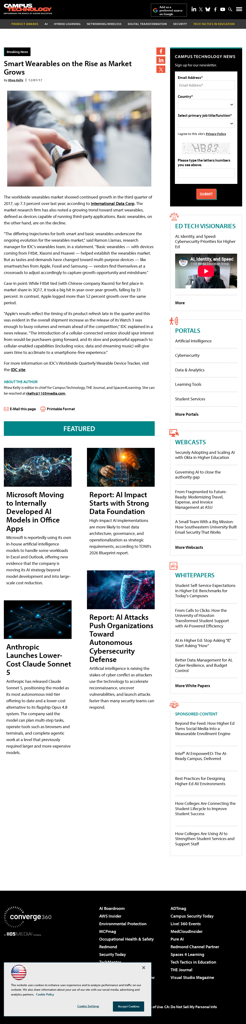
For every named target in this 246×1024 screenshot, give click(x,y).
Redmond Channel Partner (195, 946)
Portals (187, 330)
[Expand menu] (239, 10)
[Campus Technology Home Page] (28, 8)
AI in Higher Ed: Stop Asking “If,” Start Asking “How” (203, 643)
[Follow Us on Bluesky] (207, 9)
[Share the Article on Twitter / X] (161, 69)
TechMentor (110, 962)
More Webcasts (189, 547)
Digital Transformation (147, 24)
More (180, 302)
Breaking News (17, 51)
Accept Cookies (128, 1006)
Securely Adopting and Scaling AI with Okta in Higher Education (205, 455)
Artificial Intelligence (193, 341)
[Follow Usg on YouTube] (222, 9)
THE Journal (181, 969)
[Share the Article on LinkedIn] (161, 60)
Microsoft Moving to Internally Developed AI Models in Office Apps (35, 511)
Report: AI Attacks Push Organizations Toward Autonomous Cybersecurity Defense (121, 638)
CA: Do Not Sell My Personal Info (190, 1006)
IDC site (18, 369)
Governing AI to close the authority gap (198, 474)
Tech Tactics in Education (193, 962)
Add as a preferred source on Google (171, 10)
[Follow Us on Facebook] (215, 9)
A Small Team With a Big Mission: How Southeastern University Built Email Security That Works (206, 527)
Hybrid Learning (67, 24)
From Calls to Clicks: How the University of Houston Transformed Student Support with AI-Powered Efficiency (202, 618)
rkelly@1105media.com (45, 393)
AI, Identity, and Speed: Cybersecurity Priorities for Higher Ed (205, 241)
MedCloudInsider (187, 931)
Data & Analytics (189, 370)
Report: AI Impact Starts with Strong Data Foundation (119, 503)
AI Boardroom (112, 908)
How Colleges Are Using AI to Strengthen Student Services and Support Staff (204, 839)
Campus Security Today (192, 916)
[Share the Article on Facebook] (161, 51)
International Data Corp (113, 203)
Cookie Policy (45, 994)
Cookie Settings (88, 1006)
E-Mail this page (23, 408)
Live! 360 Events (186, 923)
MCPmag (107, 931)
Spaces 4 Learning (187, 954)
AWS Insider (110, 916)
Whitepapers (195, 575)
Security (180, 24)
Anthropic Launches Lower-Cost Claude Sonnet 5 (38, 659)
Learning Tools (188, 384)
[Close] (143, 967)
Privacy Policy (216, 133)
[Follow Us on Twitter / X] (201, 9)
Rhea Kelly (15, 80)
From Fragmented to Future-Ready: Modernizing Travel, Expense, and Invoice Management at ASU (201, 499)
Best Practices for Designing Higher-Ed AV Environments (200, 781)
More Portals (187, 414)
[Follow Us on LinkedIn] (193, 8)
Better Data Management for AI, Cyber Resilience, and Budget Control (204, 665)
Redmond (108, 946)
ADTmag (178, 908)
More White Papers (192, 685)
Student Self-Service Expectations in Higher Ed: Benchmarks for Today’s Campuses (205, 590)
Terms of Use (152, 1006)
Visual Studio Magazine (192, 977)
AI (46, 24)
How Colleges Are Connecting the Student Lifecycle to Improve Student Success (205, 808)
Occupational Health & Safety (126, 939)
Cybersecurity (187, 355)
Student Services (190, 399)
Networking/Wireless (104, 24)
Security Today (112, 954)
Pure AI (177, 939)
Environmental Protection (123, 923)
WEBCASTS (190, 442)
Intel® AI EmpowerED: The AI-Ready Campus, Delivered (201, 756)
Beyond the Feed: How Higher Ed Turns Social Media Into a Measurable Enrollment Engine (204, 728)
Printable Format (61, 408)
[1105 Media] (27, 960)
